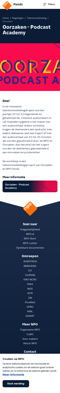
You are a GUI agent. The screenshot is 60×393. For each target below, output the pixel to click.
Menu (51, 4)
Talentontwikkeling (36, 18)
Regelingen (18, 18)
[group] (30, 186)
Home (6, 18)
